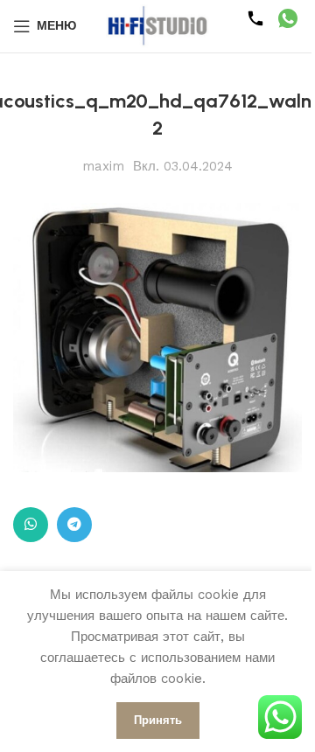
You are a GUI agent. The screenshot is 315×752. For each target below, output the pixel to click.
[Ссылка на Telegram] (74, 524)
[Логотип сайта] (157, 25)
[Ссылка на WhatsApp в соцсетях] (30, 524)
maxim (103, 166)
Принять (158, 720)
